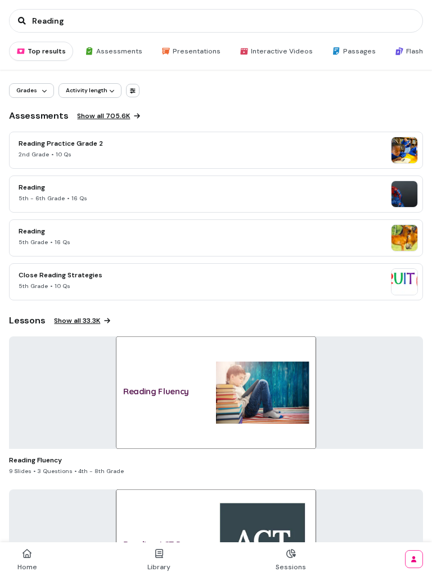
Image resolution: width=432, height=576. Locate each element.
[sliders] (133, 90)
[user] (414, 559)
